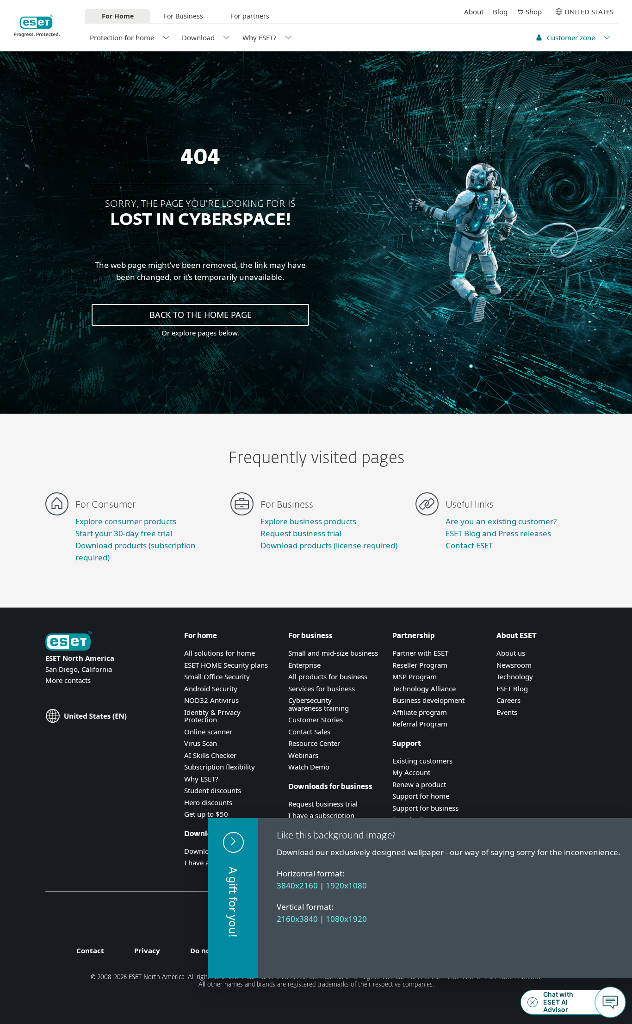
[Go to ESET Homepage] (36, 26)
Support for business (425, 808)
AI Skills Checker (210, 755)
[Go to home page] (68, 641)
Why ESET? (259, 37)
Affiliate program (419, 712)
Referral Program (419, 723)
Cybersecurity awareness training (318, 704)
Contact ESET (469, 545)
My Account (411, 772)
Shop (534, 11)
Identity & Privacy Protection (212, 716)
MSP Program (414, 676)
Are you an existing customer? (501, 521)
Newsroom (514, 665)
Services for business (321, 688)
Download (198, 37)
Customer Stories (315, 719)
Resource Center (314, 743)
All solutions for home (219, 653)
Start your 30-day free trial (123, 533)
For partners (250, 16)
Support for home (420, 796)
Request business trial (300, 533)
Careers (508, 700)
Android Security (210, 688)
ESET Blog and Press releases (498, 533)
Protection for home (122, 37)
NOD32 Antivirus (211, 700)
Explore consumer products (125, 521)
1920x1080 (346, 885)
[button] (233, 898)
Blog (500, 11)
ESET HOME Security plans (226, 665)
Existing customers (422, 760)
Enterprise (304, 665)
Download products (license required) (328, 545)
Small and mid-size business (333, 653)
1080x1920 (346, 918)
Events (506, 712)
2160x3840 (297, 918)
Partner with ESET (420, 653)
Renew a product (419, 784)
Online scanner (208, 731)
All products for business (327, 676)
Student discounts (212, 790)
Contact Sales (309, 731)
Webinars (303, 755)
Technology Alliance (424, 688)
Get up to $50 (206, 814)
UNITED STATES (588, 11)
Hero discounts (208, 802)
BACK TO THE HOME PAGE (200, 314)
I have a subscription (321, 815)
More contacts (68, 680)
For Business (183, 16)
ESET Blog (512, 688)
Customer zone (571, 37)
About (473, 11)
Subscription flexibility (219, 766)
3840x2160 (297, 885)
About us (510, 653)
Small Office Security (217, 676)
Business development (428, 700)
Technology (514, 676)
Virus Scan (200, 743)
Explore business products (308, 521)
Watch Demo (308, 766)
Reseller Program (419, 665)
